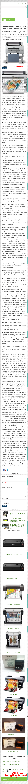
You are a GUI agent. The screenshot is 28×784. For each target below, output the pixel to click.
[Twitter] (7, 470)
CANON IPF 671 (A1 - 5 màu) (13, 652)
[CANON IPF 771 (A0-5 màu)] (13, 626)
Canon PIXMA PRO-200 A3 (13, 578)
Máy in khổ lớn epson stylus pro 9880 (11, 764)
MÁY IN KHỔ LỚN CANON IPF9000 (11, 761)
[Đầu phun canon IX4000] (13, 671)
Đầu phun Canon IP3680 (13, 734)
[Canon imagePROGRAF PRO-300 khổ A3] (13, 552)
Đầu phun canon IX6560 (13, 751)
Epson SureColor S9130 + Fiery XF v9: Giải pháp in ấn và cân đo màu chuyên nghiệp (17, 520)
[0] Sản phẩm (21, 3)
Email (4, 482)
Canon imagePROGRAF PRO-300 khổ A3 (13, 554)
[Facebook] (4, 470)
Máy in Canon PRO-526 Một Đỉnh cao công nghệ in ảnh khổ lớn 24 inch (17, 513)
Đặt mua (5, 68)
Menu (8, 19)
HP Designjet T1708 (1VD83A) (13, 604)
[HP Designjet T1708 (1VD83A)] (13, 603)
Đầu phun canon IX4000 (13, 673)
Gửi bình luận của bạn (7, 487)
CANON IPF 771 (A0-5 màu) (13, 628)
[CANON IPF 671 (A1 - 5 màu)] (13, 650)
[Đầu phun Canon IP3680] (13, 732)
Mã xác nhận (5, 498)
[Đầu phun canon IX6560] (13, 749)
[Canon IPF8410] (13, 713)
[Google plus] (5, 470)
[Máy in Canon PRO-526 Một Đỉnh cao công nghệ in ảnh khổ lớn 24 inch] (5, 514)
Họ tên (4, 478)
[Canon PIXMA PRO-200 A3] (13, 576)
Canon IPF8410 (13, 715)
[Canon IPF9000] (13, 692)
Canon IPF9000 (13, 694)
